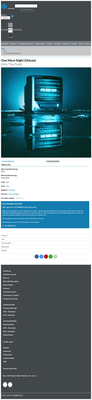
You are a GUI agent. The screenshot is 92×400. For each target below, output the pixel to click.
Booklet (4, 250)
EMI (7, 182)
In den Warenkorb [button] (53, 161)
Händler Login (8, 342)
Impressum (7, 351)
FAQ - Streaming (9, 331)
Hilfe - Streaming (9, 328)
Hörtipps (49, 44)
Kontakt (6, 348)
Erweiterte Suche (27, 10)
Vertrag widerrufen (10, 369)
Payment (6, 288)
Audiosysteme (8, 335)
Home (3, 48)
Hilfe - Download (9, 312)
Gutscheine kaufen (9, 292)
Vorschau (82, 44)
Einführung (7, 271)
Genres (87, 44)
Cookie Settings (8, 358)
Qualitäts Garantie (9, 274)
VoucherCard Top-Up (10, 299)
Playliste (5, 236)
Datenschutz (7, 355)
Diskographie (6, 243)
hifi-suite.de (33, 376)
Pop (4, 51)
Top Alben (57, 44)
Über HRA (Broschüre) (11, 281)
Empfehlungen (40, 44)
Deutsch (4, 15)
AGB (4, 362)
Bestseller (13, 44)
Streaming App (8, 324)
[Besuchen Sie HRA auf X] (10, 384)
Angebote (66, 44)
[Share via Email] (55, 257)
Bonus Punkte (8, 285)
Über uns (6, 278)
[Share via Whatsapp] (51, 257)
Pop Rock (12, 190)
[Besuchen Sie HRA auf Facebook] (5, 384)
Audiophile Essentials (26, 44)
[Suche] (16, 8)
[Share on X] (41, 257)
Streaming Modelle (10, 321)
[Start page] (11, 37)
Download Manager (10, 308)
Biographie (5, 247)
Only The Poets (11, 64)
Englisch (5, 18)
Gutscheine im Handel (11, 295)
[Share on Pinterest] (46, 257)
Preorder (74, 44)
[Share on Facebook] (37, 257)
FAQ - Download (9, 315)
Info (3, 239)
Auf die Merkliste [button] (8, 161)
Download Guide (9, 305)
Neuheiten (5, 44)
